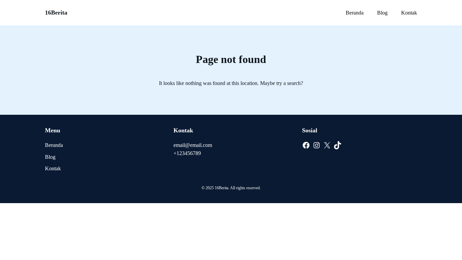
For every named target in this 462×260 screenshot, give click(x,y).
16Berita (56, 12)
